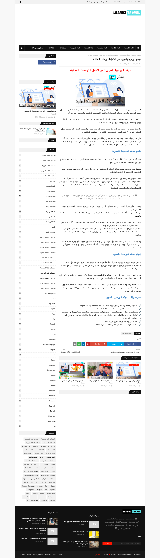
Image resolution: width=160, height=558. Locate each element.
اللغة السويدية (37, 206)
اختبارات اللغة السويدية (37, 171)
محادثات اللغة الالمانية (37, 242)
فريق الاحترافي (99, 555)
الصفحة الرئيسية (136, 55)
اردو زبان (37, 181)
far (37, 355)
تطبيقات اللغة (37, 232)
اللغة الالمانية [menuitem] (115, 48)
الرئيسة (60, 555)
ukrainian (37, 416)
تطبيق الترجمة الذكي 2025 (80, 532)
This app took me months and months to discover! (32, 530)
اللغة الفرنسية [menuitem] (129, 48)
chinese (37, 339)
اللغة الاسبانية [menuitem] (88, 48)
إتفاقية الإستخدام (38, 555)
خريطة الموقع (88, 2)
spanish (37, 406)
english (37, 350)
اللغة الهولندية (37, 222)
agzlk (37, 309)
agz (37, 299)
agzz (37, 314)
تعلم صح (135, 64)
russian (37, 401)
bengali (37, 324)
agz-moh (37, 304)
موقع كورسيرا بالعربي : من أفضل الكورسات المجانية (40, 112)
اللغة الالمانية (37, 191)
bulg (37, 334)
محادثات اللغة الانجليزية (37, 247)
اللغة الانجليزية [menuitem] (102, 48)
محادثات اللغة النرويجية (37, 278)
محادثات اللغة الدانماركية (37, 263)
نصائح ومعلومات (125, 55)
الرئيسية (137, 2)
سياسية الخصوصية (128, 2)
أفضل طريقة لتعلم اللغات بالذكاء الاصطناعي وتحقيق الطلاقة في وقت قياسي (33, 520)
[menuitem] (138, 48)
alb (37, 319)
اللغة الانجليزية (37, 196)
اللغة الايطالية (37, 201)
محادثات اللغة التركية (37, 258)
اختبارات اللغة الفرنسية (37, 176)
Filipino (37, 360)
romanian (37, 396)
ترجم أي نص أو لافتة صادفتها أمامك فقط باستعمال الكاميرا (32, 130)
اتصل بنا (104, 2)
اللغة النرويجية (37, 217)
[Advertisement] (64, 24)
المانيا (37, 227)
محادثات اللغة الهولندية (37, 283)
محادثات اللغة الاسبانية (37, 237)
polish (37, 385)
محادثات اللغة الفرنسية (37, 273)
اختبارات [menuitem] (51, 48)
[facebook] (20, 2)
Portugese (37, 391)
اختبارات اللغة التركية (37, 166)
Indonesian (37, 370)
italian (37, 375)
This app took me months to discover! (75, 522)
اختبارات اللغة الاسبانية (37, 155)
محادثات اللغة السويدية (37, 268)
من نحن (97, 2)
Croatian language (37, 345)
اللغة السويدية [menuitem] (75, 48)
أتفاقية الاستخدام (114, 2)
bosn (37, 329)
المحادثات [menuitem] (63, 48)
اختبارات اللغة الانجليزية (37, 160)
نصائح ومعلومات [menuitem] (37, 48)
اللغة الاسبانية (37, 186)
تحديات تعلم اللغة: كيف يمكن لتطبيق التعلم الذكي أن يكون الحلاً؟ (75, 543)
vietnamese (37, 421)
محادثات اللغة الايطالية (37, 252)
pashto (37, 380)
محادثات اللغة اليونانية (37, 288)
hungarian (37, 365)
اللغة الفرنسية (37, 212)
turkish (37, 411)
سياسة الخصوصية (50, 555)
